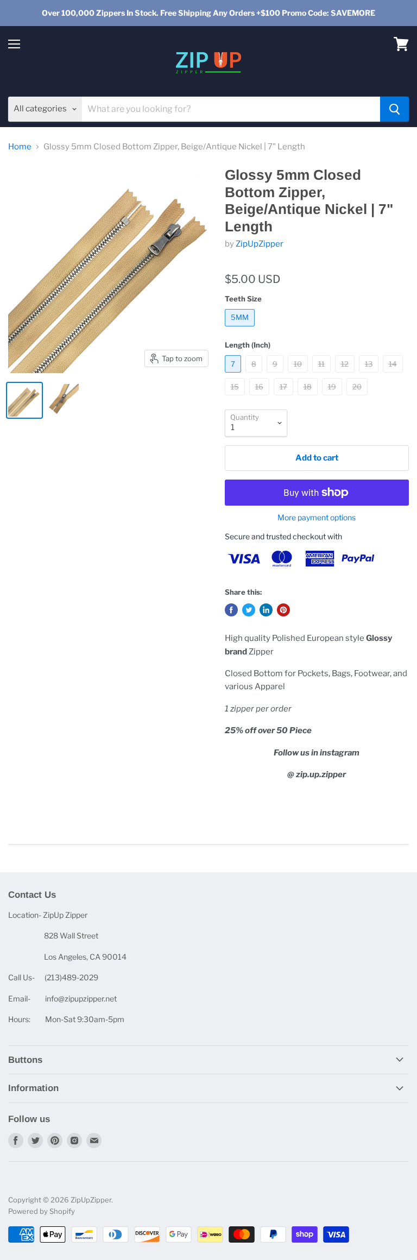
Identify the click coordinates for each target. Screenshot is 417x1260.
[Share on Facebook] (231, 609)
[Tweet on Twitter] (248, 609)
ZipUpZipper (259, 244)
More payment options (316, 517)
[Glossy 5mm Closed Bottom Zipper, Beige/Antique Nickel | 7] (24, 400)
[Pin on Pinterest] (283, 609)
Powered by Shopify (41, 1211)
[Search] (394, 109)
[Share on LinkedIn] (266, 609)
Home (19, 147)
